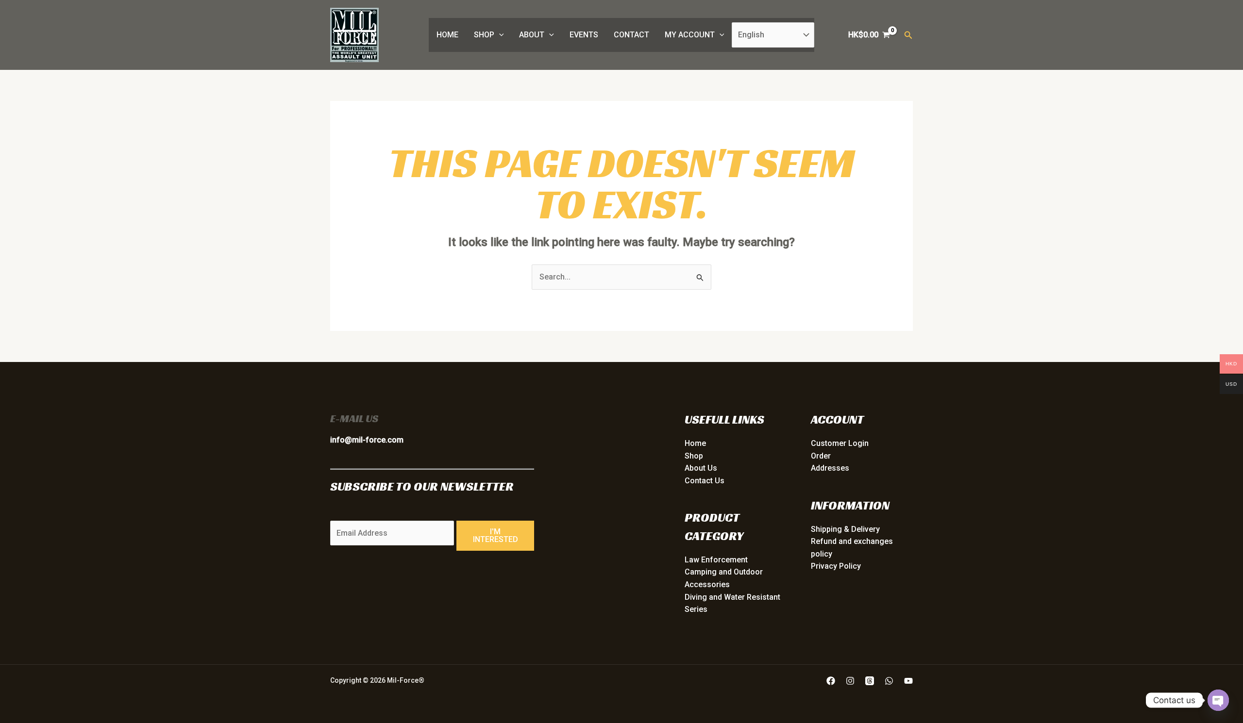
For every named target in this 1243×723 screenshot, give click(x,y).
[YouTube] (908, 680)
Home (447, 34)
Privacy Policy (836, 566)
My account (690, 34)
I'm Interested (495, 535)
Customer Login (840, 443)
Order (821, 455)
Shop (484, 34)
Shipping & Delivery (845, 529)
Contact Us (704, 480)
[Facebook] (830, 680)
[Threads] (869, 680)
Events (584, 34)
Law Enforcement (716, 559)
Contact (631, 34)
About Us (701, 468)
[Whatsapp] (889, 680)
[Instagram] (850, 680)
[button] (499, 35)
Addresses (830, 468)
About (531, 34)
